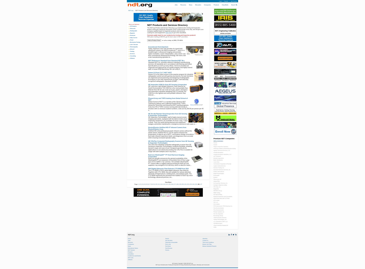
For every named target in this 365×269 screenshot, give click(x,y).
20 (182, 184)
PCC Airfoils (216, 204)
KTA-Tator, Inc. (217, 187)
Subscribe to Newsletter (171, 242)
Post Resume (168, 248)
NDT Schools (131, 250)
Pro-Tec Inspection (218, 214)
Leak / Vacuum (134, 44)
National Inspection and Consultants (222, 196)
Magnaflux (216, 189)
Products (216, 5)
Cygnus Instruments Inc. (219, 166)
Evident (215, 177)
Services (132, 53)
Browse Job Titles (207, 244)
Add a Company (218, 141)
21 (185, 184)
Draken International (218, 171)
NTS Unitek (216, 200)
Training (132, 51)
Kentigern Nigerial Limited (220, 185)
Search (233, 5)
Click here (168, 32)
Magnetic (132, 33)
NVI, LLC (215, 202)
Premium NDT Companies (223, 139)
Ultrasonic (133, 28)
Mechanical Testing (135, 42)
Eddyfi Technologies (218, 173)
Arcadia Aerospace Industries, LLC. (222, 154)
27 (201, 184)
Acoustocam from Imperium (158, 47)
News (190, 5)
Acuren (215, 143)
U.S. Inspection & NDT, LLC (220, 221)
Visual (131, 40)
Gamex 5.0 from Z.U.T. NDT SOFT (160, 72)
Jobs (176, 5)
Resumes (183, 5)
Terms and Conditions (208, 242)
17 (174, 184)
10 (156, 184)
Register (226, 1)
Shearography (134, 47)
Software (132, 58)
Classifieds (225, 5)
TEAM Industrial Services (219, 217)
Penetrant (132, 35)
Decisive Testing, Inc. (218, 168)
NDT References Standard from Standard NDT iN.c (166, 60)
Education (198, 5)
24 (193, 184)
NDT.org (130, 10)
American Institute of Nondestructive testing (224, 148)
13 (164, 184)
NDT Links (130, 257)
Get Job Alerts (168, 240)
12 (161, 184)
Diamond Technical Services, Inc (221, 169)
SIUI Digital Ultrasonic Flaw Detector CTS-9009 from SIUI (168, 168)
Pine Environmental (218, 208)
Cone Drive (216, 162)
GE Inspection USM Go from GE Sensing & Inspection (167, 84)
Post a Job (168, 244)
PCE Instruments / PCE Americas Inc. (222, 206)
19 (180, 184)
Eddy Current (133, 37)
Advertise (205, 238)
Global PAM (216, 181)
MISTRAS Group (217, 190)
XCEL (215, 227)
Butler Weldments (218, 160)
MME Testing (216, 192)
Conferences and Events (134, 256)
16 (172, 184)
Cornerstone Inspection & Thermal (222, 164)
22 (188, 184)
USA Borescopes (217, 223)
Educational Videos (133, 248)
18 (177, 184)
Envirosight (216, 175)
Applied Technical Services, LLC (221, 150)
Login (220, 1)
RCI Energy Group (218, 215)
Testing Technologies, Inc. (220, 219)
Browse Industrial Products (209, 246)
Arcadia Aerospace (218, 152)
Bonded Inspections (218, 158)
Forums (167, 250)
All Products (133, 26)
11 (158, 184)
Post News (168, 246)
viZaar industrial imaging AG (220, 225)
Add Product (234, 1)
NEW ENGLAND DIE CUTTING (221, 198)
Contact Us (205, 240)
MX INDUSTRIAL (217, 194)
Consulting (133, 56)
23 (190, 184)
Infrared (132, 49)
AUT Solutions (217, 156)
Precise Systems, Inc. (218, 212)
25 (196, 184)
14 (166, 184)
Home (129, 238)
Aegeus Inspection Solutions (220, 146)
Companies (207, 5)
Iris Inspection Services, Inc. (220, 183)
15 (169, 184)
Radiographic (133, 31)
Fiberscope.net (217, 179)
